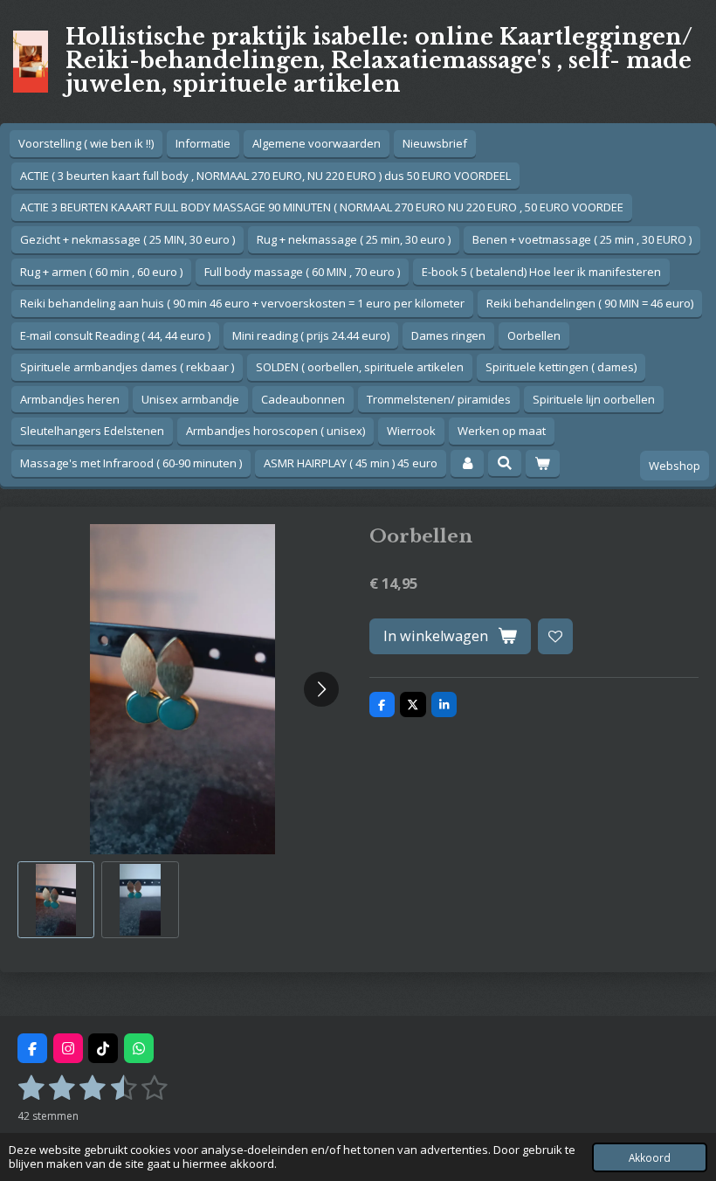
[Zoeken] (504, 463)
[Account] (467, 463)
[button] (55, 899)
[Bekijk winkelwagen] (542, 463)
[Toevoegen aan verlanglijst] (556, 636)
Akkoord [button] (650, 1157)
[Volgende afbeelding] (321, 689)
